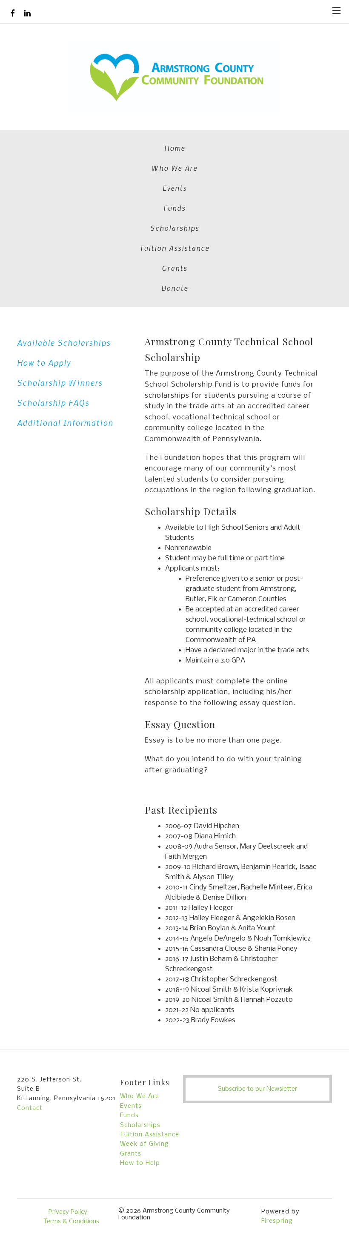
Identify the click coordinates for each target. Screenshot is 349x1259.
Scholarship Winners (60, 382)
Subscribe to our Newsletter (257, 1089)
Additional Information (65, 422)
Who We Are (174, 167)
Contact (30, 1108)
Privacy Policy (68, 1212)
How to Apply (44, 362)
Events (175, 187)
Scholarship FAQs (53, 402)
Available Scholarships (64, 342)
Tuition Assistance (174, 247)
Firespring (277, 1221)
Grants (174, 267)
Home (174, 147)
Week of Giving (144, 1144)
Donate (174, 288)
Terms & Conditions (71, 1221)
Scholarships (174, 227)
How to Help (140, 1163)
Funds (174, 207)
